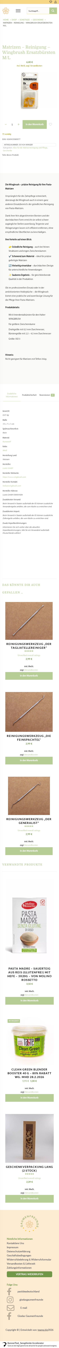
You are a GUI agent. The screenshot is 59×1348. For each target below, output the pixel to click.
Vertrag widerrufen (29, 1274)
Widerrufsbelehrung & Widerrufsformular (29, 1259)
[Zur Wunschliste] (50, 2)
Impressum (12, 1247)
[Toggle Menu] (18, 10)
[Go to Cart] (57, 2)
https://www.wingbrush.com (14, 477)
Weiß (5, 451)
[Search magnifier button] (53, 11)
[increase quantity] (18, 124)
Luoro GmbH (8, 468)
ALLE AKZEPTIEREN (29, 1334)
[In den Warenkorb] (49, 605)
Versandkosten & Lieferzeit (21, 1263)
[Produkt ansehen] (49, 610)
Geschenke (7, 151)
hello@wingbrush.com (12, 486)
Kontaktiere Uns (15, 1243)
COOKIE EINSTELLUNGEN (30, 1342)
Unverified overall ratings (29, 655)
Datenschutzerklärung (18, 1251)
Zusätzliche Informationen (12, 395)
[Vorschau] (49, 619)
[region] (29, 1318)
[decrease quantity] (5, 124)
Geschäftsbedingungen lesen (24, 1325)
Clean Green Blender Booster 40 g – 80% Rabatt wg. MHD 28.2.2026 (30, 1073)
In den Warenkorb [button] (29, 676)
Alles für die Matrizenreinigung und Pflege (30, 148)
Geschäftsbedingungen (19, 1255)
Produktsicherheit (29, 395)
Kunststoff (7, 442)
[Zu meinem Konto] (55, 2)
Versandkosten (31, 670)
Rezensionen (46, 395)
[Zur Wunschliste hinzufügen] (49, 614)
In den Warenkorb (35, 124)
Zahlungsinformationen (19, 1267)
